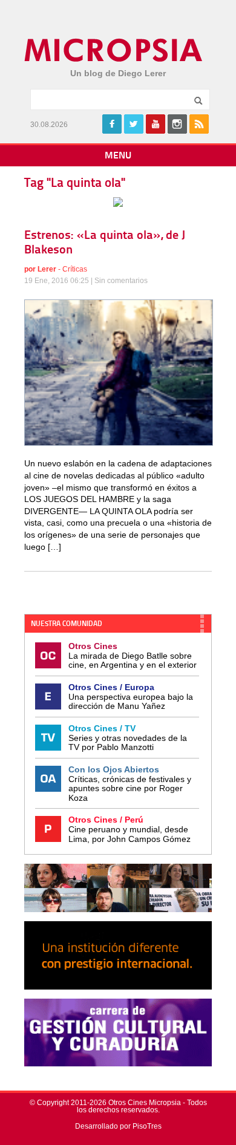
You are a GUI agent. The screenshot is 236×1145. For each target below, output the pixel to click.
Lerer (47, 269)
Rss (199, 124)
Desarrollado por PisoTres (118, 1126)
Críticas (74, 269)
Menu (118, 156)
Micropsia (114, 50)
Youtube (155, 124)
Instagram (177, 124)
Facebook (112, 124)
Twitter (133, 124)
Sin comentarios (121, 280)
